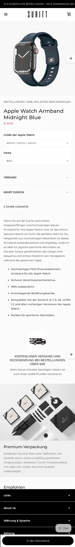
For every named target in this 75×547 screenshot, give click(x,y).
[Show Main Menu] (6, 14)
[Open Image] (37, 58)
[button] (70, 58)
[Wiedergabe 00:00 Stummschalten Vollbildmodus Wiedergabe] (37, 58)
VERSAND (10, 177)
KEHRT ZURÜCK (14, 192)
